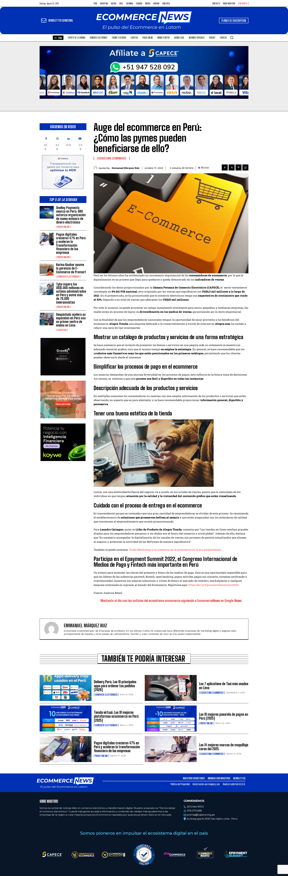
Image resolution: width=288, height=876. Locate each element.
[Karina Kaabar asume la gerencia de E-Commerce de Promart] (47, 269)
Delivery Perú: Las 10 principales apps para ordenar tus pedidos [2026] (115, 686)
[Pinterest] (239, 167)
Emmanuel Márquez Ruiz (126, 168)
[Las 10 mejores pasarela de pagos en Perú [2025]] (171, 718)
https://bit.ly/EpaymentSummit (208, 585)
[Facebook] (46, 138)
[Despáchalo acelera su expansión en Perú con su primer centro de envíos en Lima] (47, 319)
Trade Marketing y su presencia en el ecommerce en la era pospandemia (175, 549)
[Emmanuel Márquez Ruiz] (96, 168)
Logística (61, 330)
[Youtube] (79, 138)
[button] (231, 37)
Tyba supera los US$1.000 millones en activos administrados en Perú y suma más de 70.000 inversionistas (71, 293)
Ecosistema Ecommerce (111, 158)
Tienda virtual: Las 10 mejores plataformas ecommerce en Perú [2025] (116, 716)
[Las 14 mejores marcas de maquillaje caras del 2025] (171, 749)
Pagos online (63, 227)
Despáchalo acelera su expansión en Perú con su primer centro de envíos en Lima (71, 319)
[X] (232, 167)
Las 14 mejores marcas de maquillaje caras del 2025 (223, 747)
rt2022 (234, 585)
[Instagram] (57, 138)
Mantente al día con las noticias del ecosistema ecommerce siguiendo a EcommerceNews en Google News (171, 601)
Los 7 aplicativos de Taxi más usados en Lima (223, 686)
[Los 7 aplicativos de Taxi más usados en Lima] (171, 688)
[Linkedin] (68, 138)
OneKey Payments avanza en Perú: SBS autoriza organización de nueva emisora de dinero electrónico (71, 215)
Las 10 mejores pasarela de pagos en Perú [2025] (223, 716)
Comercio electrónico (68, 276)
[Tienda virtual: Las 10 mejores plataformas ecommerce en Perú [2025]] (66, 718)
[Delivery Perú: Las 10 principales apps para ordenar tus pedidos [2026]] (66, 688)
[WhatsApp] (245, 167)
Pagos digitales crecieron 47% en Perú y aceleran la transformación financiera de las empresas (71, 243)
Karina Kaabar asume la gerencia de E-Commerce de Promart (71, 268)
